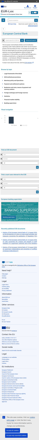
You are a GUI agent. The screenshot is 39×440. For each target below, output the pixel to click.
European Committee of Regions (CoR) (12, 388)
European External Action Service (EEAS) (12, 384)
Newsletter (5, 299)
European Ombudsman (8, 391)
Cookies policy (6, 286)
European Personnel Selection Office (11, 397)
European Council (6, 372)
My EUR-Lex (27, 7)
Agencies (4, 401)
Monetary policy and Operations (13, 80)
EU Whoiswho (5, 314)
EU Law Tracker (6, 321)
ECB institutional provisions (12, 77)
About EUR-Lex (6, 297)
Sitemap (4, 278)
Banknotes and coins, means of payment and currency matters (17, 88)
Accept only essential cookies (16, 435)
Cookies (4, 363)
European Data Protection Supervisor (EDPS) (14, 393)
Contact (4, 276)
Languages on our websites (9, 357)
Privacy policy (5, 359)
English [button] (35, 7)
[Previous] (2, 118)
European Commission (8, 376)
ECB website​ (28, 62)
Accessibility (5, 288)
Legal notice (5, 284)
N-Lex (3, 319)
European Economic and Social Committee (13, 386)
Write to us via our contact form (10, 341)
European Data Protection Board (10, 395)
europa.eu (14, 330)
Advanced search (33, 25)
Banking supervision (10, 103)
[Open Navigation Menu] (3, 20)
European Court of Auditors (9, 382)
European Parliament (7, 370)
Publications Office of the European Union (13, 399)
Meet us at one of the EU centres (10, 343)
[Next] (36, 118)
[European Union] (6, 327)
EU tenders (5, 310)
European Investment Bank (9, 389)
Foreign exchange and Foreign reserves (16, 92)
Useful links (5, 301)
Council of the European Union (10, 374)
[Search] (36, 20)
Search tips (13, 24)
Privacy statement (7, 290)
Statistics (7, 96)
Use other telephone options (9, 339)
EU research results (7, 312)
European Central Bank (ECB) (9, 380)
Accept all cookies (12, 430)
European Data (6, 308)
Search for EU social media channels (11, 350)
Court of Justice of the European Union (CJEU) (14, 378)
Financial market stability (12, 99)
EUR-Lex (7, 11)
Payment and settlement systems (14, 84)
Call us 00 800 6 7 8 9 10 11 (9, 338)
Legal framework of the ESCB (13, 73)
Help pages (5, 274)
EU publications (6, 316)
